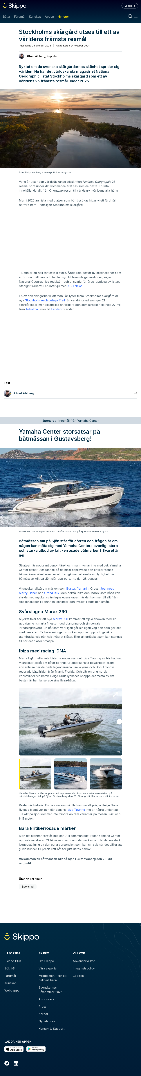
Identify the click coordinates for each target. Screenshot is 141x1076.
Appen (49, 16)
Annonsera (46, 999)
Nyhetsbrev (47, 1021)
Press (42, 1006)
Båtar (6, 16)
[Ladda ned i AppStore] (14, 1049)
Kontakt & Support (51, 1028)
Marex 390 (60, 619)
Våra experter (48, 968)
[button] (119, 721)
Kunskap (35, 16)
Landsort (57, 309)
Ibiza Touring (76, 810)
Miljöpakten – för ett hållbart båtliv (52, 978)
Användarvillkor (84, 961)
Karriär (43, 1014)
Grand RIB (51, 593)
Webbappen (12, 990)
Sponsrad (28, 886)
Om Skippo (46, 961)
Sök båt (9, 968)
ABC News (74, 286)
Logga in (130, 5)
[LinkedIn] (16, 1064)
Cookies (78, 976)
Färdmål (19, 16)
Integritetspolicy (84, 968)
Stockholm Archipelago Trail (45, 300)
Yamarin (82, 588)
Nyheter (63, 16)
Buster (70, 588)
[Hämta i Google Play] (36, 1049)
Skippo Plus (12, 961)
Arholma (32, 309)
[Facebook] (6, 1064)
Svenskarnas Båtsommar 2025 (50, 990)
